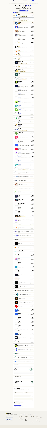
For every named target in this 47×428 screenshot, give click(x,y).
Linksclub (19, 53)
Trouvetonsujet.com (20, 313)
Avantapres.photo (20, 132)
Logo (14, 394)
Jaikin (18, 65)
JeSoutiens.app (20, 81)
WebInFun (19, 191)
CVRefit (19, 120)
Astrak (19, 211)
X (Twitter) (37, 420)
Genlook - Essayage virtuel (21, 108)
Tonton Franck (20, 77)
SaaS (18, 59)
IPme (18, 254)
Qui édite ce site (26, 420)
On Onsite (19, 207)
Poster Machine (20, 333)
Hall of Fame (20, 418)
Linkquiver (19, 49)
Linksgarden (19, 18)
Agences (19, 212)
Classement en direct (21, 417)
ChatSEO (19, 14)
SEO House (19, 22)
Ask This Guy (19, 325)
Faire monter (32, 19)
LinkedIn (37, 419)
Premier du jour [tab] (18, 12)
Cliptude (19, 266)
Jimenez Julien (15, 369)
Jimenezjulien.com (38, 421)
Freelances (19, 208)
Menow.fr (19, 112)
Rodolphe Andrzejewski (21, 250)
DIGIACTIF (19, 104)
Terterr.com (19, 301)
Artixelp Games (20, 329)
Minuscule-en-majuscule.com (18, 381)
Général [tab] (14, 12)
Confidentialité (32, 422)
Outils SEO (19, 16)
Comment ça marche (27, 417)
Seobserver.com (20, 124)
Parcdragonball (20, 356)
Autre (18, 71)
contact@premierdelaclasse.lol (39, 417)
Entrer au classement (23, 10)
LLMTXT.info (19, 360)
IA (18, 110)
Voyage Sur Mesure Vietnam (21, 203)
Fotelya (19, 187)
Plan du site (32, 423)
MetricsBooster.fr (20, 61)
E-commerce (19, 200)
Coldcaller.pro (20, 57)
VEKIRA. (19, 73)
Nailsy (18, 258)
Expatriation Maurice (20, 69)
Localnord (19, 219)
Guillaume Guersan (17, 382)
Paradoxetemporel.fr (20, 199)
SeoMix (19, 195)
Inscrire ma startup (8, 419)
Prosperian (19, 262)
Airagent (19, 246)
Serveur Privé (19, 136)
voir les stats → (35, 3)
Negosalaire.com (20, 116)
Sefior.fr (15, 370)
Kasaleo (19, 321)
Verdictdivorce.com (20, 274)
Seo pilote (19, 128)
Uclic (18, 242)
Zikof (18, 270)
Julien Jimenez (37, 418)
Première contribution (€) (16, 401)
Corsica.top (19, 305)
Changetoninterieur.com (21, 215)
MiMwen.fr (19, 317)
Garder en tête (31, 15)
